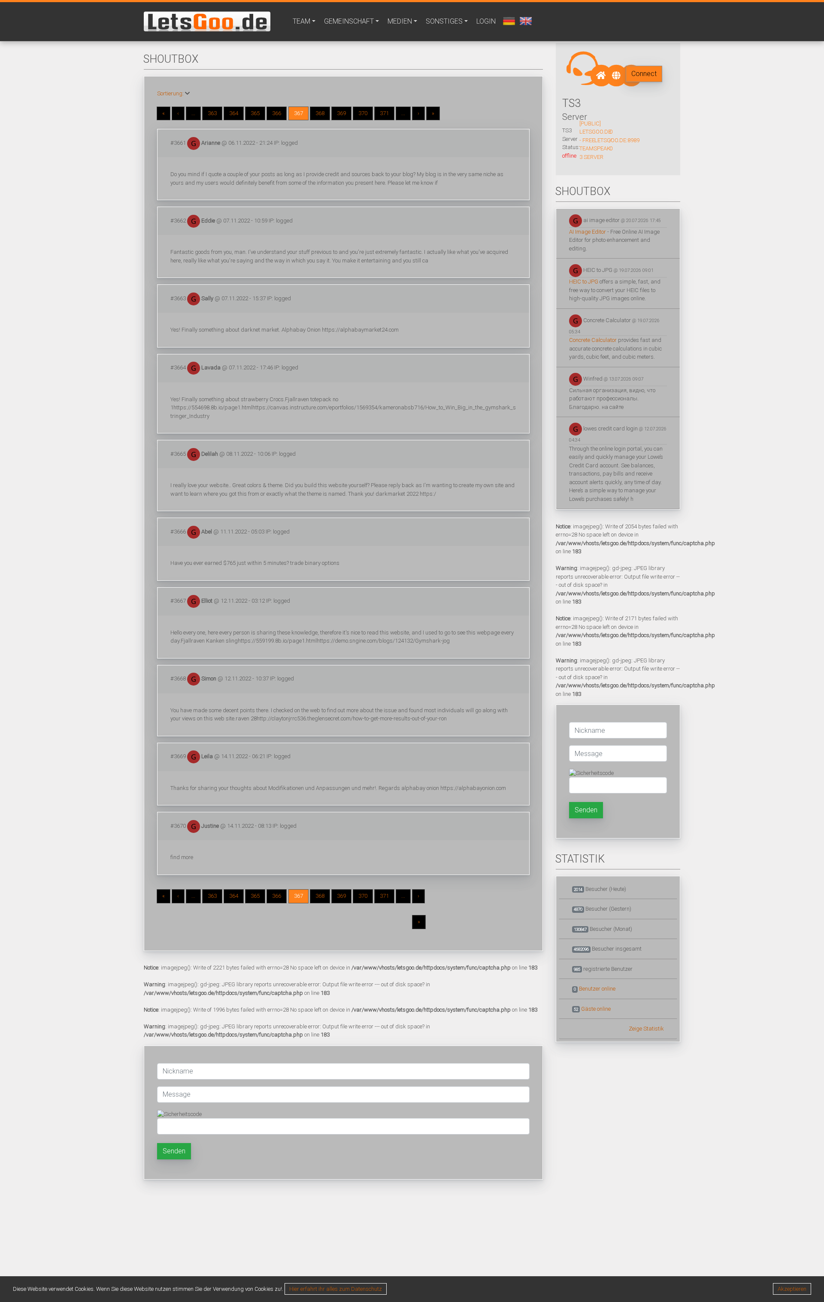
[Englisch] (524, 20)
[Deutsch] (507, 20)
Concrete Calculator (593, 340)
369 (341, 113)
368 (319, 113)
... (193, 113)
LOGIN (486, 21)
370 (362, 113)
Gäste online (596, 1009)
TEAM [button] (301, 21)
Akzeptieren (792, 1289)
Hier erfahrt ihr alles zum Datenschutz (335, 1289)
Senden (174, 1151)
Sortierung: (170, 93)
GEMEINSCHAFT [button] (349, 21)
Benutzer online (597, 988)
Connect (644, 74)
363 (212, 113)
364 (233, 113)
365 (255, 113)
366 (276, 113)
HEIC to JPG (583, 281)
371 (384, 113)
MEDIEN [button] (400, 21)
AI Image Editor (587, 232)
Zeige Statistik (646, 1028)
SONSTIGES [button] (444, 21)
